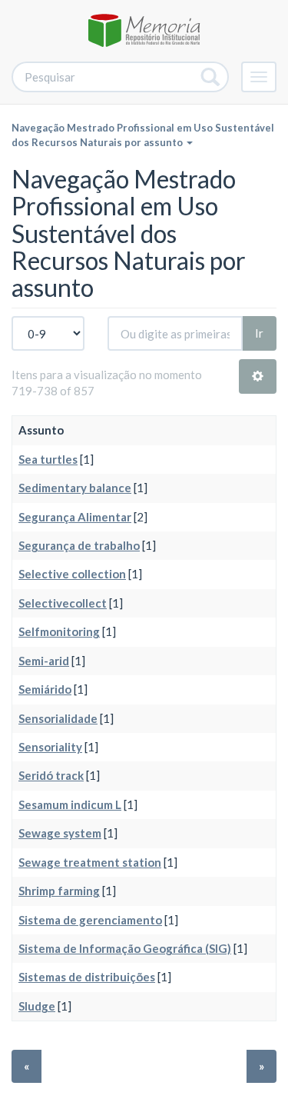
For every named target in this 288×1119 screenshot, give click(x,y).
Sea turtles (48, 459)
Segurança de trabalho (79, 545)
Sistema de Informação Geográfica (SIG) (124, 948)
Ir (259, 333)
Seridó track (51, 775)
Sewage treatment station (89, 862)
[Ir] (211, 77)
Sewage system (59, 833)
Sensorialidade (58, 718)
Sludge (36, 1006)
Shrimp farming (59, 891)
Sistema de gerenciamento (90, 920)
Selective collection (72, 574)
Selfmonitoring (59, 631)
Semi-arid (43, 661)
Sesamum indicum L (69, 804)
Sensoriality (50, 747)
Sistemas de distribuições (86, 977)
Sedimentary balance (74, 488)
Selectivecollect (62, 603)
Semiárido (44, 689)
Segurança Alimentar (74, 517)
